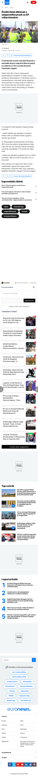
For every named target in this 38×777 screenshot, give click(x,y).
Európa (4, 721)
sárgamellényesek (10, 211)
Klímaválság (27, 681)
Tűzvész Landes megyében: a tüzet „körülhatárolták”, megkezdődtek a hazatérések (17, 199)
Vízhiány (12, 691)
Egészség (23, 729)
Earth (21, 725)
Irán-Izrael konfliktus (19, 672)
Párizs (6, 206)
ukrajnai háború (12, 681)
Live (33, 2)
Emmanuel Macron (10, 216)
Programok (23, 737)
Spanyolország (24, 695)
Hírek (6, 7)
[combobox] (19, 660)
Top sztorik (8, 486)
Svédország (11, 700)
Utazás (4, 733)
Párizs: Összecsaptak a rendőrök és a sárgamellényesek (13, 186)
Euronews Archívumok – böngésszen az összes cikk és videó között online (27, 744)
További (4, 757)
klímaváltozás (10, 686)
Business (4, 725)
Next (3, 729)
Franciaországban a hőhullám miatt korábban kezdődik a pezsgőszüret (16, 192)
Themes (4, 716)
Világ (11, 7)
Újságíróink (5, 741)
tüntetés (24, 211)
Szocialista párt (26, 700)
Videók (4, 737)
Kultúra (22, 733)
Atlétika (11, 695)
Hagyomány (25, 691)
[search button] (34, 660)
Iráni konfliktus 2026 (19, 677)
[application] (19, 32)
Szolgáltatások (6, 752)
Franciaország (18, 206)
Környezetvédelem (26, 686)
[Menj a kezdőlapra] (7, 2)
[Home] (2, 7)
